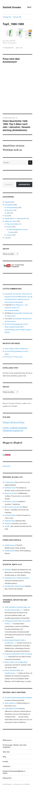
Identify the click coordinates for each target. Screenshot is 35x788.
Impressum (6, 766)
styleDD (7, 526)
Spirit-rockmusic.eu (11, 703)
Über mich (6, 752)
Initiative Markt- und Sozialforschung (16, 662)
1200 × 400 (19, 48)
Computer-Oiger (10, 482)
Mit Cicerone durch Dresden (13, 507)
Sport (6, 216)
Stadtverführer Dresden (12, 708)
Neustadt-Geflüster (10, 515)
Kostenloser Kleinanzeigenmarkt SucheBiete (18, 697)
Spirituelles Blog (10, 521)
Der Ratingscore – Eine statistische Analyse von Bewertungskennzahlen (16, 307)
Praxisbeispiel (9, 205)
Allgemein (8, 202)
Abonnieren (24, 184)
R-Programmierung (12, 207)
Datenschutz (7, 778)
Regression (10, 210)
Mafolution (8, 569)
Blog (4, 757)
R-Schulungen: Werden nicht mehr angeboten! (15, 746)
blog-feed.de (6, 466)
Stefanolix (8, 523)
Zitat (6, 238)
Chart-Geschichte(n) (13, 224)
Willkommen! (7, 740)
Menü (29, 7)
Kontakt (5, 761)
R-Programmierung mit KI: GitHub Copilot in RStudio (18, 329)
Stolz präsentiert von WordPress (21, 784)
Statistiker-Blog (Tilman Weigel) (14, 586)
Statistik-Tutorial (9, 551)
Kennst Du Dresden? (11, 493)
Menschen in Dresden (11, 501)
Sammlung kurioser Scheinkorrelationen (17, 578)
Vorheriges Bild (7, 17)
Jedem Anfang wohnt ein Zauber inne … (17, 348)
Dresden (9, 227)
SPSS (8, 213)
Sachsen (9, 235)
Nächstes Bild (17, 17)
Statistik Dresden (12, 7)
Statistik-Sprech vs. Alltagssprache (15, 218)
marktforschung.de (10, 545)
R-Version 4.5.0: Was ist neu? (14, 357)
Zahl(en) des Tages (10, 221)
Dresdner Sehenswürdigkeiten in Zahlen (14, 772)
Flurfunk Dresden (10, 488)
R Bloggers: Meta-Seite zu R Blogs (13, 422)
